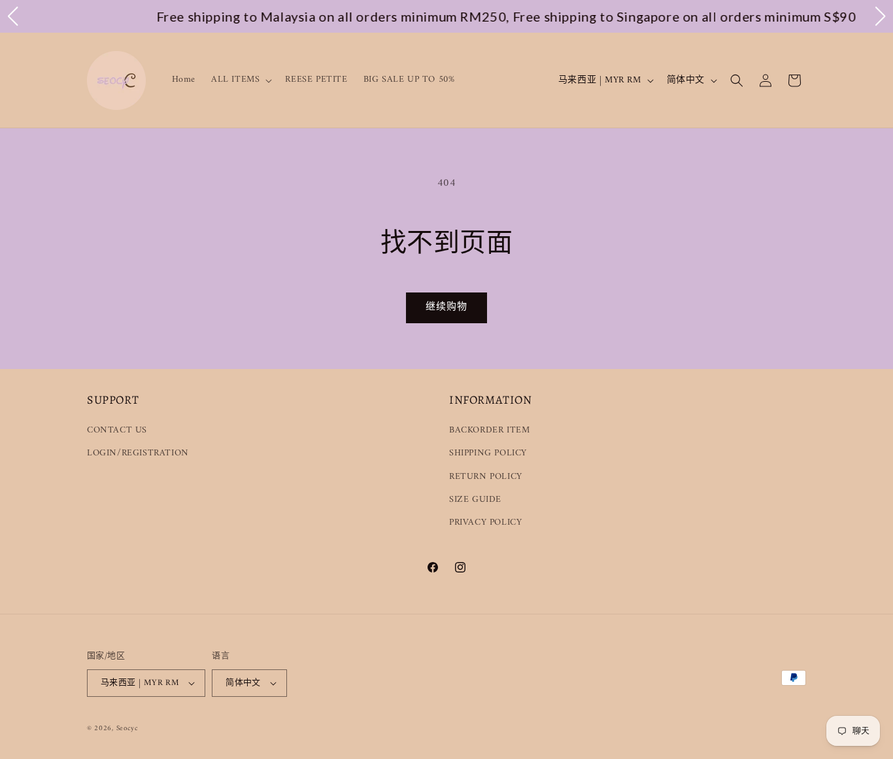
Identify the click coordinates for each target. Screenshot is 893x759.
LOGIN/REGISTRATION (138, 453)
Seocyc (127, 728)
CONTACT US (117, 430)
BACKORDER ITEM (489, 430)
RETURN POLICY (485, 476)
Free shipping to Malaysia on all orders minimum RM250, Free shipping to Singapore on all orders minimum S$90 (456, 16)
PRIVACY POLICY (485, 522)
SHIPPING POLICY (488, 453)
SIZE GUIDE (475, 499)
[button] (240, 80)
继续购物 (446, 307)
